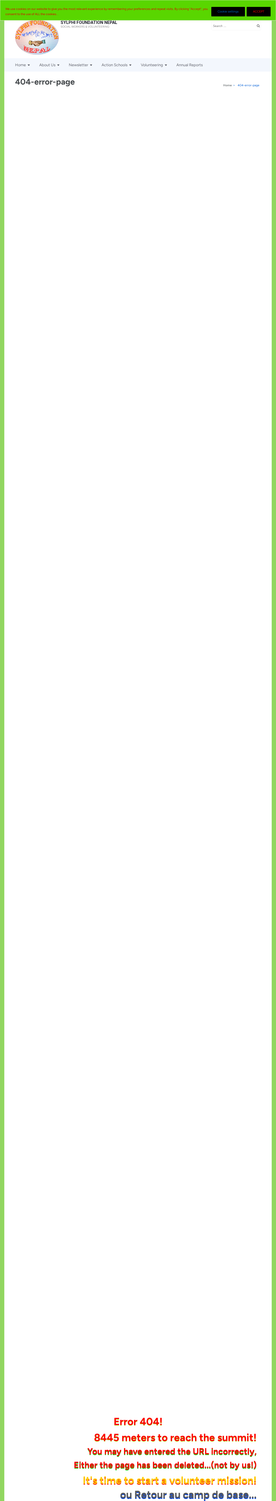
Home (20, 65)
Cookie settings (228, 11)
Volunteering (152, 65)
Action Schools (114, 65)
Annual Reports (189, 65)
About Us (47, 65)
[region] (138, 10)
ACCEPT (258, 11)
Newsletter (78, 65)
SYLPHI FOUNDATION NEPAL (89, 22)
